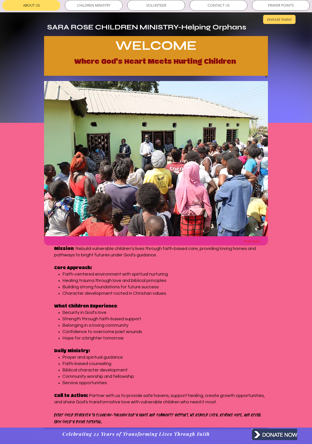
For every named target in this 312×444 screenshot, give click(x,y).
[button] (156, 158)
